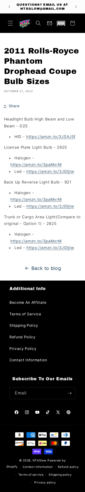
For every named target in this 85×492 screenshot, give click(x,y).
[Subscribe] (69, 393)
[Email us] (49, 23)
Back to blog (46, 268)
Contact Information (28, 360)
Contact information (38, 467)
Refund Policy (22, 337)
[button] (10, 23)
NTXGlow (40, 460)
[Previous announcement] (9, 6)
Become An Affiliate (28, 302)
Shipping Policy (23, 325)
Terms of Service (25, 314)
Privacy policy (45, 482)
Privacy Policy (22, 348)
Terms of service (31, 474)
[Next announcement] (76, 6)
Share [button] (14, 106)
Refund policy (68, 467)
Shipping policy (60, 474)
